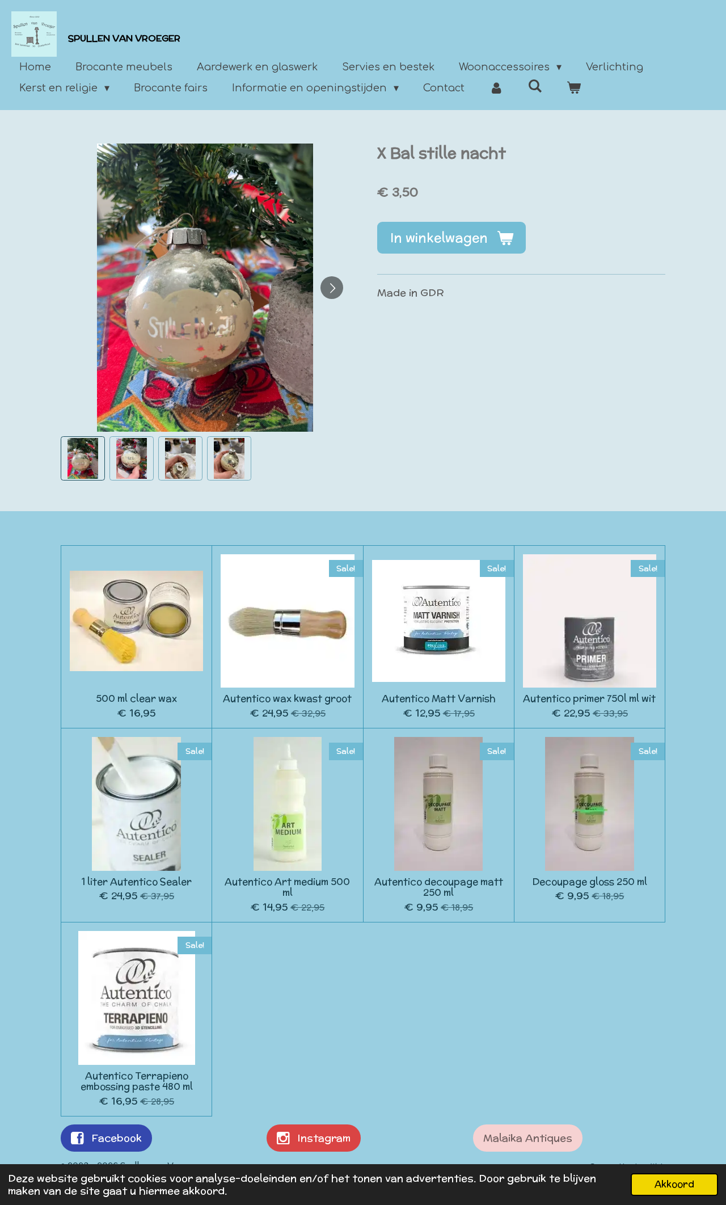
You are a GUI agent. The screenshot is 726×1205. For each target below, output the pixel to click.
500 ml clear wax (136, 699)
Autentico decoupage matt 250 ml (438, 888)
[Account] (496, 88)
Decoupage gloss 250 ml (589, 882)
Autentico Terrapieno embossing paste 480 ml (137, 1082)
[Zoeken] (535, 86)
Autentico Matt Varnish (439, 699)
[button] (83, 458)
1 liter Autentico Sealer (137, 882)
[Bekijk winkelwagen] (574, 88)
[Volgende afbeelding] (331, 287)
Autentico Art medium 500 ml (287, 888)
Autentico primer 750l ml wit (589, 699)
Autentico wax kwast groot (287, 699)
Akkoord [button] (674, 1184)
